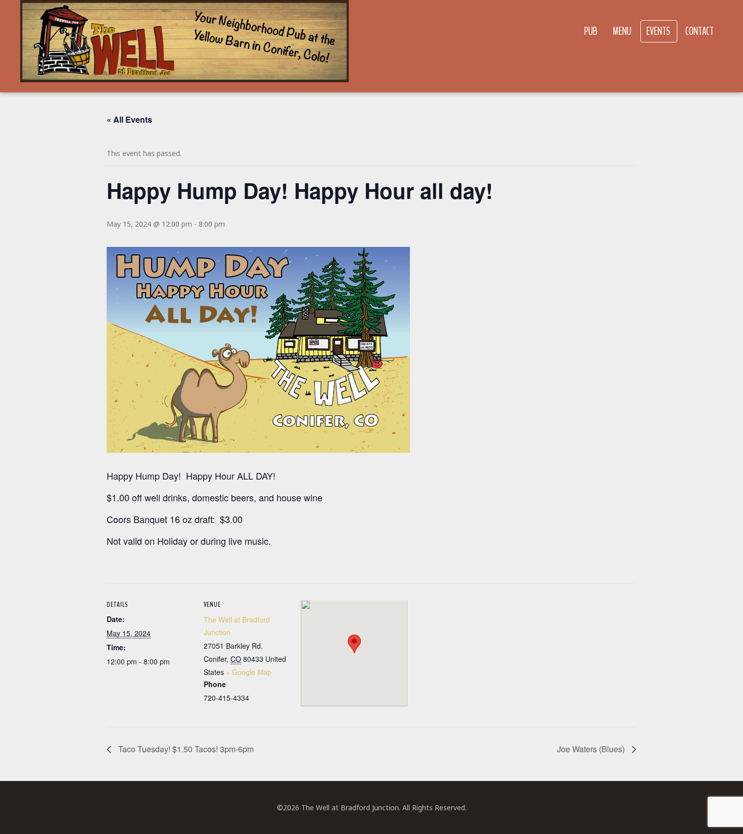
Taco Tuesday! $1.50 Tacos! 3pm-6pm (185, 749)
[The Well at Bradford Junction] (184, 46)
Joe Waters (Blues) (592, 749)
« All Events (129, 119)
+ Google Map (248, 672)
